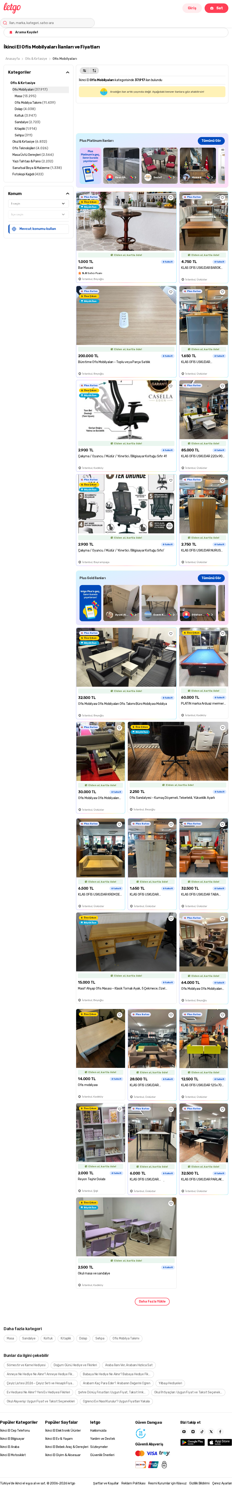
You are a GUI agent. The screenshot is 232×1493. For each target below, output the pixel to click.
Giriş (192, 8)
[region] (152, 165)
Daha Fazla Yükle (152, 1301)
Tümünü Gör (211, 141)
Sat (219, 8)
